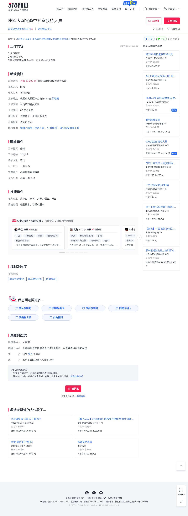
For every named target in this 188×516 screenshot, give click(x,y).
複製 (175, 39)
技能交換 (73, 9)
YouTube (101, 493)
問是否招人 (125, 308)
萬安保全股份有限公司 (61, 39)
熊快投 (173, 21)
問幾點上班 (25, 317)
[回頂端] (181, 466)
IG (87, 493)
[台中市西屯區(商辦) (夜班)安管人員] (161, 213)
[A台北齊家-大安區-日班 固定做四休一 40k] (161, 82)
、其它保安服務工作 (68, 128)
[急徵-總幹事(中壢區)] (40, 448)
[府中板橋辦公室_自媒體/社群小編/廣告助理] (161, 259)
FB (94, 493)
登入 (30, 354)
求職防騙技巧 (76, 376)
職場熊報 (102, 9)
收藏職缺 (175, 29)
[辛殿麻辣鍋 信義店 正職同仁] (40, 425)
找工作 (60, 9)
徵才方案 (130, 9)
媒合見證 (116, 9)
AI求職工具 (88, 9)
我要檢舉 (81, 396)
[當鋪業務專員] (106, 448)
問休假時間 (25, 308)
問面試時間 (92, 308)
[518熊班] (18, 7)
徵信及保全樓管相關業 (42, 39)
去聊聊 (155, 21)
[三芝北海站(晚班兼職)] (161, 191)
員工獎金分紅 (35, 279)
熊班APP (181, 494)
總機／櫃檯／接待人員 (32, 128)
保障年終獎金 (17, 279)
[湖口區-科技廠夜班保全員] (161, 60)
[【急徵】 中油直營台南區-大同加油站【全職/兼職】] (161, 235)
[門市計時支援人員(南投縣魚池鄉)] (161, 169)
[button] (62, 252)
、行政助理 (51, 128)
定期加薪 (51, 279)
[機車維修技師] (161, 126)
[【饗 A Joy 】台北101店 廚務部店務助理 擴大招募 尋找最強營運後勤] (106, 425)
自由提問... (59, 317)
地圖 (56, 98)
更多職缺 (45, 29)
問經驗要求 (58, 308)
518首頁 (20, 39)
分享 (150, 39)
